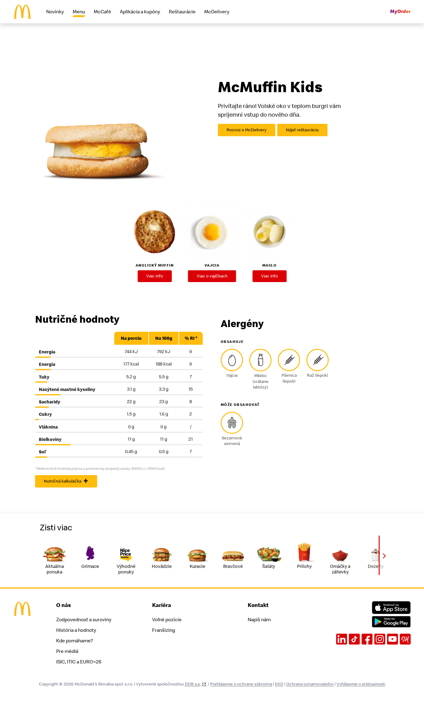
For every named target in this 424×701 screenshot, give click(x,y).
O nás (63, 605)
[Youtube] (392, 639)
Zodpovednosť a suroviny (83, 620)
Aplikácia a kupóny (140, 12)
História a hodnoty (76, 630)
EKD (279, 684)
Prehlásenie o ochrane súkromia (241, 684)
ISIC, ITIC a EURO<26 (78, 662)
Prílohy (304, 566)
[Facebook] (367, 639)
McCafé (102, 12)
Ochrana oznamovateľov (310, 684)
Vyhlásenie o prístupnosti (360, 684)
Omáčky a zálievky (340, 569)
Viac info (154, 276)
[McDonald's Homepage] (22, 12)
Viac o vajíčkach (212, 276)
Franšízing (163, 630)
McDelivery (216, 12)
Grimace (90, 566)
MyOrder (400, 11)
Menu (79, 12)
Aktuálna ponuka (54, 569)
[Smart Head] (405, 639)
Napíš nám (259, 620)
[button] (384, 555)
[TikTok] (354, 639)
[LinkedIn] (341, 639)
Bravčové (233, 566)
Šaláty (268, 566)
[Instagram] (379, 639)
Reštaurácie (182, 12)
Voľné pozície (167, 620)
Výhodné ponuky (126, 569)
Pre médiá (67, 651)
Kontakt (258, 605)
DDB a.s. (193, 684)
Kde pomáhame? (74, 641)
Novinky (55, 12)
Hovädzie (162, 566)
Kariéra (161, 605)
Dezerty (376, 566)
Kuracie (197, 566)
